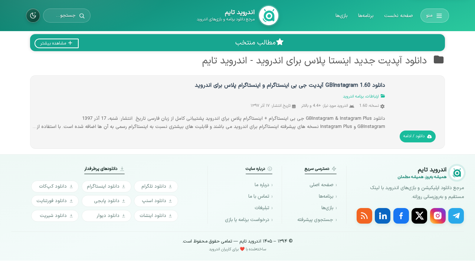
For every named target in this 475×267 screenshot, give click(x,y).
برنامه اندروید (353, 96)
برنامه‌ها (366, 16)
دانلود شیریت (53, 215)
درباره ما (262, 185)
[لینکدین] (382, 216)
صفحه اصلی (321, 185)
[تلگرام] (456, 216)
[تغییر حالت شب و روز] (33, 16)
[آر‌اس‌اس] (364, 216)
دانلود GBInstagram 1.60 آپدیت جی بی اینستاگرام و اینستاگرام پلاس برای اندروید (290, 85)
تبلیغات (262, 208)
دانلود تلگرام (153, 186)
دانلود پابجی (106, 200)
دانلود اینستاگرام (103, 186)
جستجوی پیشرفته (315, 220)
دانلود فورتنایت (51, 200)
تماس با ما (258, 196)
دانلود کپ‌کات (53, 186)
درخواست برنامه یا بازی (247, 220)
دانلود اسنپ (154, 200)
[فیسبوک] (401, 216)
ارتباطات (372, 96)
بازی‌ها (341, 16)
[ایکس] (419, 216)
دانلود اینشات (153, 215)
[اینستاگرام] (438, 216)
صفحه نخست (398, 16)
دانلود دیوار (107, 215)
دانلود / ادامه (414, 136)
